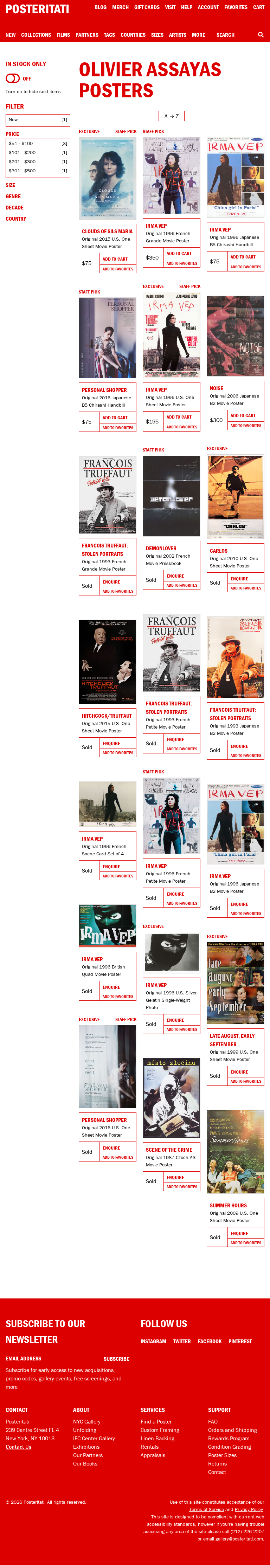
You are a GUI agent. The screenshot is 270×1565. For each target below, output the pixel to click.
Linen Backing (157, 1438)
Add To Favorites (118, 268)
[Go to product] (107, 178)
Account (208, 7)
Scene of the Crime (169, 1149)
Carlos (218, 550)
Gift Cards (147, 7)
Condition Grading (229, 1446)
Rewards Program (229, 1438)
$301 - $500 (22, 170)
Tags (109, 34)
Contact (217, 1471)
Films (63, 34)
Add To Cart (115, 259)
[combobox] (240, 35)
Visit (170, 7)
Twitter (182, 1341)
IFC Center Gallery (94, 1438)
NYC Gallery (87, 1421)
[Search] (260, 34)
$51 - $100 (21, 143)
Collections (36, 34)
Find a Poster (156, 1421)
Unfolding (84, 1429)
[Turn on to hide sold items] (13, 78)
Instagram (153, 1341)
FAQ (213, 1421)
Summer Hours (228, 1205)
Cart (258, 7)
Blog (101, 7)
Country (16, 218)
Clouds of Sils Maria (107, 231)
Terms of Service (206, 1509)
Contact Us (18, 1446)
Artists (177, 34)
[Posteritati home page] (37, 9)
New (10, 34)
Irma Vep (156, 225)
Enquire (239, 578)
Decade (15, 207)
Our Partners (88, 1455)
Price (12, 133)
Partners (87, 34)
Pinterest (240, 1341)
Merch (120, 7)
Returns (217, 1463)
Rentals (150, 1446)
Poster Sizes (222, 1455)
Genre (13, 196)
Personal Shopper (104, 389)
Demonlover (161, 548)
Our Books (85, 1463)
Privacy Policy (249, 1509)
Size (10, 184)
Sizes (157, 34)
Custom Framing (160, 1429)
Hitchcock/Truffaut (106, 715)
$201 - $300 (22, 161)
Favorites (236, 7)
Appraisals (153, 1455)
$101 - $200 (22, 152)
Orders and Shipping (232, 1429)
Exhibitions (86, 1446)
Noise (216, 388)
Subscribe (116, 1358)
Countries (133, 34)
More (198, 34)
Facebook (209, 1341)
